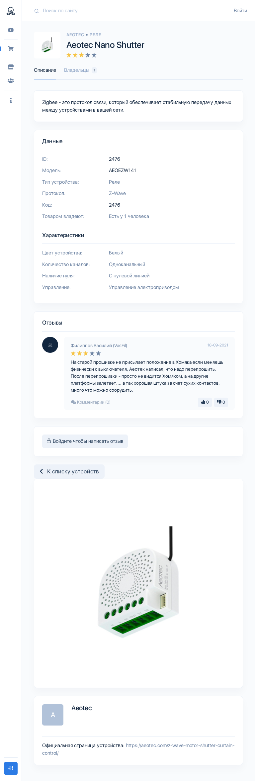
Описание (45, 70)
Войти (240, 11)
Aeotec (76, 34)
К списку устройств (71, 471)
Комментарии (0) (93, 402)
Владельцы (79, 70)
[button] (11, 100)
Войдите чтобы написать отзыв (87, 441)
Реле (95, 34)
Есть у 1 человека (129, 216)
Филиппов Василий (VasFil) (99, 345)
